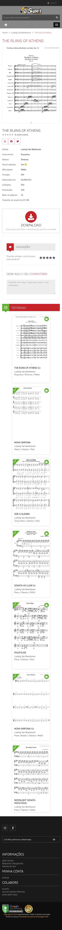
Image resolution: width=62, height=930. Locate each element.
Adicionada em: (9, 179)
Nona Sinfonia (22, 442)
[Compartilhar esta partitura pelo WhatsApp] (5, 141)
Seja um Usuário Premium (13, 892)
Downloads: (7, 190)
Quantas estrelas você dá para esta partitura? (21, 257)
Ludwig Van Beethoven (21, 33)
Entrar (5, 878)
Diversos (24, 159)
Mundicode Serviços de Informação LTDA (33, 917)
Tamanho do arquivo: (11, 200)
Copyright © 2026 (10, 914)
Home (5, 33)
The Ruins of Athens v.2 (27, 368)
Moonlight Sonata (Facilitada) (24, 801)
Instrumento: (7, 154)
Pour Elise (20, 652)
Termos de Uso (9, 866)
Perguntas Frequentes (12, 863)
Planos (5, 889)
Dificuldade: (7, 169)
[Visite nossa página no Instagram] (5, 828)
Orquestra (25, 154)
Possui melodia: (9, 164)
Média (23, 169)
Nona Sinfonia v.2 (24, 729)
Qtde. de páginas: (9, 195)
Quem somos (8, 860)
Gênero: (5, 159)
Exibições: (6, 185)
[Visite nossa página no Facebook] (13, 828)
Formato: (6, 174)
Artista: (5, 149)
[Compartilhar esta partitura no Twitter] (18, 141)
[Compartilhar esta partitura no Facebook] (11, 141)
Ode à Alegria (22, 514)
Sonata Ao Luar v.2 (24, 585)
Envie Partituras (10, 895)
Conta (52, 3)
